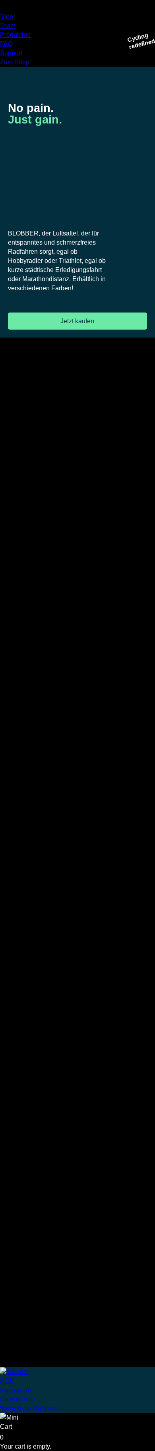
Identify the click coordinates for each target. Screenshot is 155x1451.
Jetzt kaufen (77, 321)
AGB (7, 1381)
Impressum (15, 1390)
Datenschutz (17, 1399)
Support (11, 53)
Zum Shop (14, 62)
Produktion (15, 34)
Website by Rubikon (28, 1408)
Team (7, 25)
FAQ (6, 44)
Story (7, 16)
